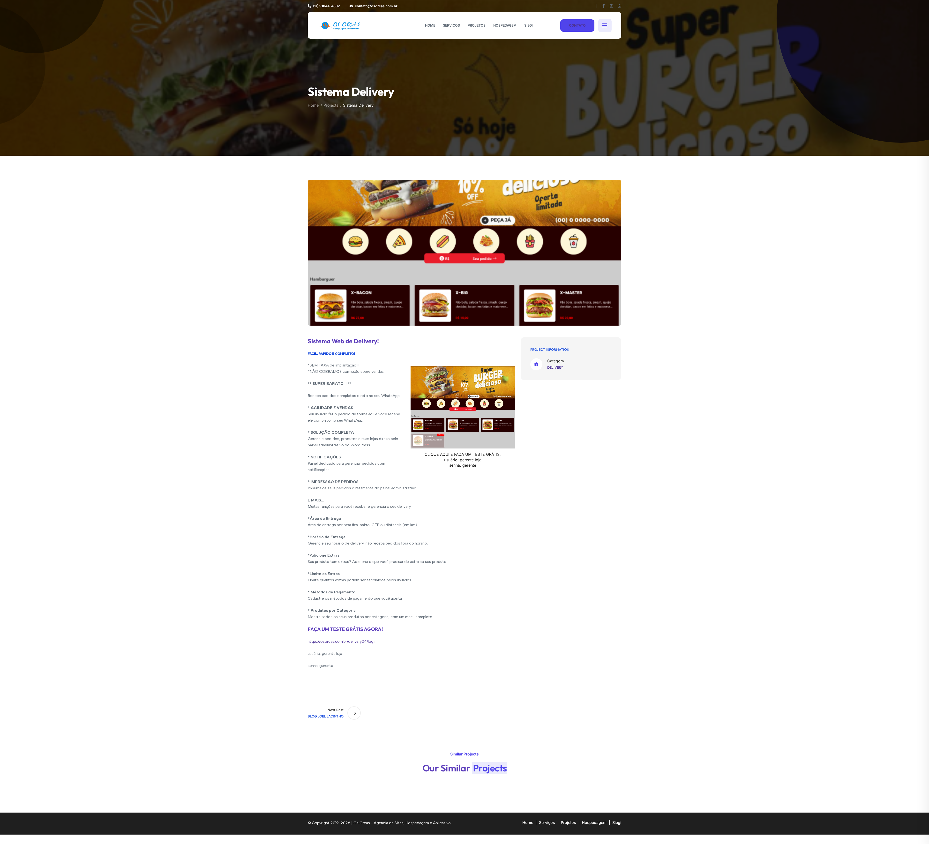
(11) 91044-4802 (326, 6)
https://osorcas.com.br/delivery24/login (342, 641)
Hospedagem (594, 822)
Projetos (568, 822)
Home (313, 105)
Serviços (547, 822)
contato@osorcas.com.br (376, 6)
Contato (577, 25)
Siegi (616, 822)
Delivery (555, 367)
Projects (330, 105)
